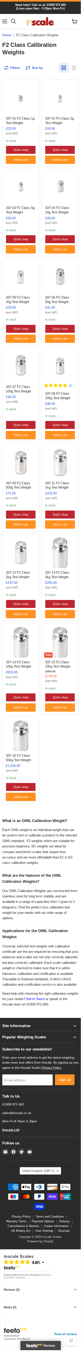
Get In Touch (35, 999)
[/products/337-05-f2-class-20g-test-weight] (21, 277)
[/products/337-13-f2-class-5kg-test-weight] (60, 552)
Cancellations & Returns (23, 1226)
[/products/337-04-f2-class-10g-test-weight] (60, 188)
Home (6, 35)
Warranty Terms (16, 1221)
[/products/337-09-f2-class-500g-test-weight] (21, 463)
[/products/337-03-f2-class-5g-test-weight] (21, 188)
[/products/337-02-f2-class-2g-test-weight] (60, 98)
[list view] (74, 68)
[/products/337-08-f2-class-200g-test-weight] (60, 367)
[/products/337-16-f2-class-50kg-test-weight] (21, 735)
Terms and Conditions (50, 1216)
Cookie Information (56, 1226)
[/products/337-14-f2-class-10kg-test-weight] (21, 642)
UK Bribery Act (21, 1230)
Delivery (64, 1221)
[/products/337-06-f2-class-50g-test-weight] (60, 277)
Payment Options (43, 1221)
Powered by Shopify (40, 1241)
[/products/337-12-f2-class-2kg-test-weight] (21, 552)
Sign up (65, 1080)
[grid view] (64, 68)
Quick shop (20, 150)
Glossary (64, 1230)
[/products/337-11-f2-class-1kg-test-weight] (60, 463)
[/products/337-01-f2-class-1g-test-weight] (21, 98)
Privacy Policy (51, 1067)
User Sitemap (44, 1230)
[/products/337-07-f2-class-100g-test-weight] (21, 367)
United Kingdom (38, 1171)
